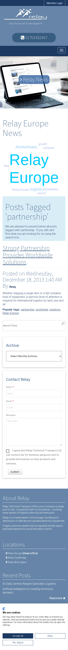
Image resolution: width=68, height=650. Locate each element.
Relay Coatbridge (17, 557)
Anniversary (26, 146)
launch (41, 193)
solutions (54, 309)
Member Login (55, 3)
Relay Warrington (17, 562)
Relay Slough (23, 553)
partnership (27, 309)
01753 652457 (35, 37)
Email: (9, 401)
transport (48, 147)
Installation (51, 189)
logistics (37, 189)
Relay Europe (20, 189)
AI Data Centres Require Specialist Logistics (29, 583)
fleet (6, 165)
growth (43, 144)
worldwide (42, 309)
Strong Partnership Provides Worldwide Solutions (27, 255)
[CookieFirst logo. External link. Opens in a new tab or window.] (4, 608)
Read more (56, 598)
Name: (9, 387)
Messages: (11, 415)
